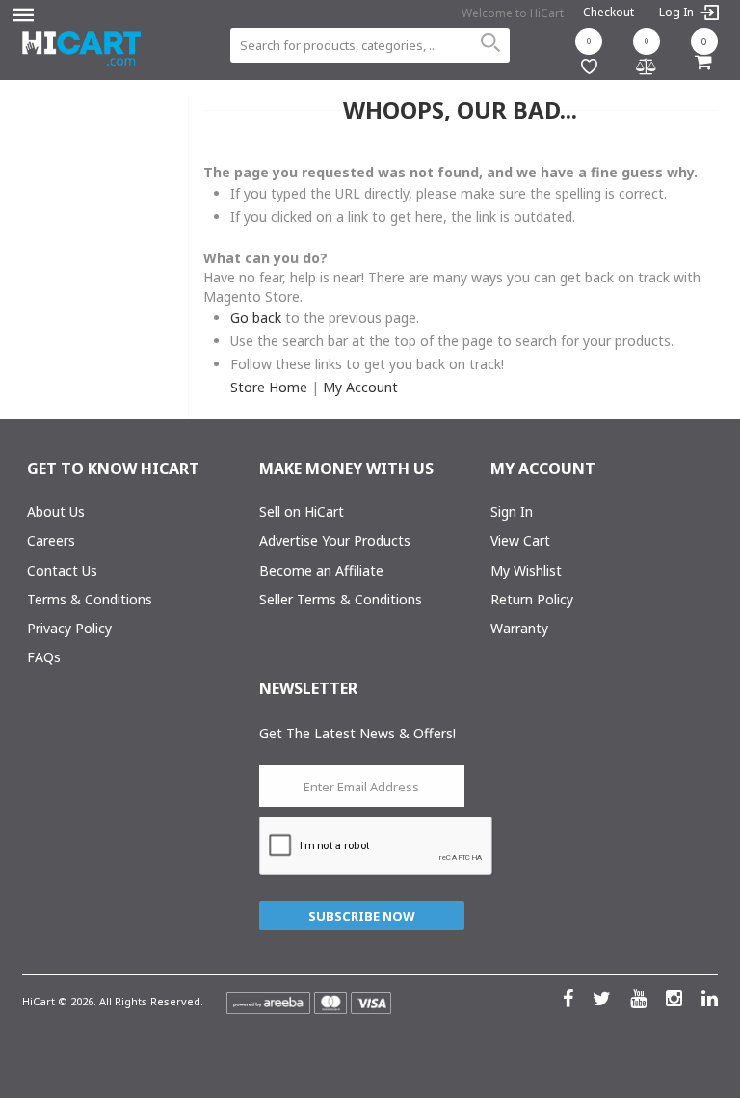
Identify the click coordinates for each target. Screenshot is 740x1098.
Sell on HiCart (301, 511)
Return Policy (531, 599)
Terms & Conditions (89, 599)
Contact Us (62, 570)
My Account (360, 387)
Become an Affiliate (321, 570)
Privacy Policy (69, 628)
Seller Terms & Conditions (340, 599)
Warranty (519, 628)
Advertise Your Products (334, 540)
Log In (678, 12)
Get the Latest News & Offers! (357, 733)
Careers (51, 540)
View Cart (520, 540)
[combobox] (369, 45)
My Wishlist (526, 570)
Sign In (511, 511)
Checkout (608, 12)
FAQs (44, 657)
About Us (56, 511)
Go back (255, 317)
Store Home (268, 387)
